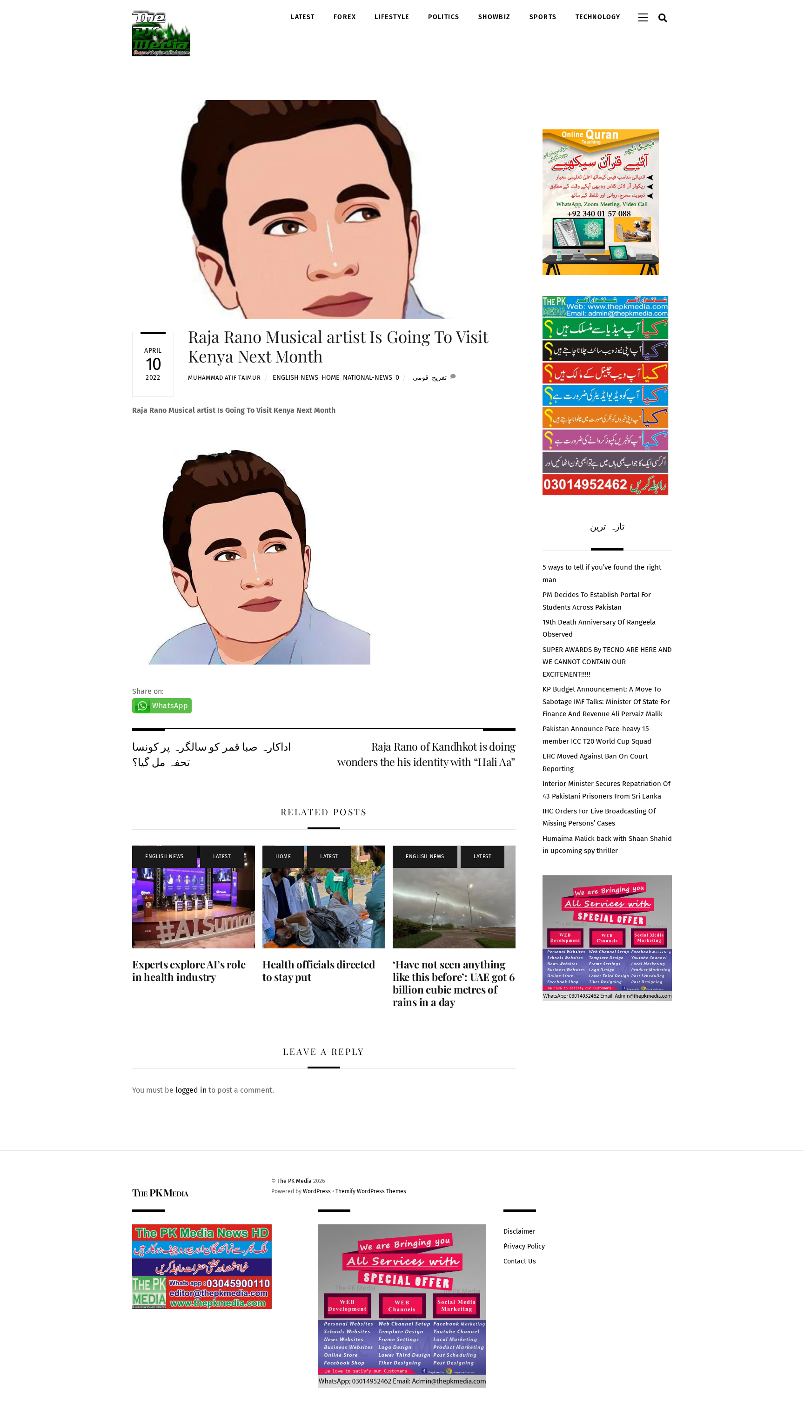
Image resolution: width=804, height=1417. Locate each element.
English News (295, 378)
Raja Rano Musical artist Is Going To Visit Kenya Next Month (338, 346)
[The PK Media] (161, 51)
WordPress (317, 1191)
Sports (542, 17)
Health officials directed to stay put (318, 970)
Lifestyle (392, 17)
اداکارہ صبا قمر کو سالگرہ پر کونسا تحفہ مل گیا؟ (211, 753)
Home (331, 378)
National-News (367, 378)
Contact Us (519, 1261)
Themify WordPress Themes (370, 1191)
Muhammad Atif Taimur (224, 377)
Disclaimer (519, 1232)
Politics (443, 17)
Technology (598, 17)
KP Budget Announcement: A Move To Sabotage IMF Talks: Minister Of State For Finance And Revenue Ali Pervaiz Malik (606, 701)
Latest (303, 17)
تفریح (439, 378)
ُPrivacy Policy (524, 1246)
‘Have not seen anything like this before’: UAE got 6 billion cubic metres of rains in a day (454, 983)
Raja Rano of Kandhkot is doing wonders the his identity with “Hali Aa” (426, 753)
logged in (191, 1090)
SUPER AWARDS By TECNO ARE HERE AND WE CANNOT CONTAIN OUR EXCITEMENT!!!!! (607, 661)
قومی (421, 378)
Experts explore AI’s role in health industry (188, 970)
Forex (345, 17)
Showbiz (494, 17)
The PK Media (294, 1181)
